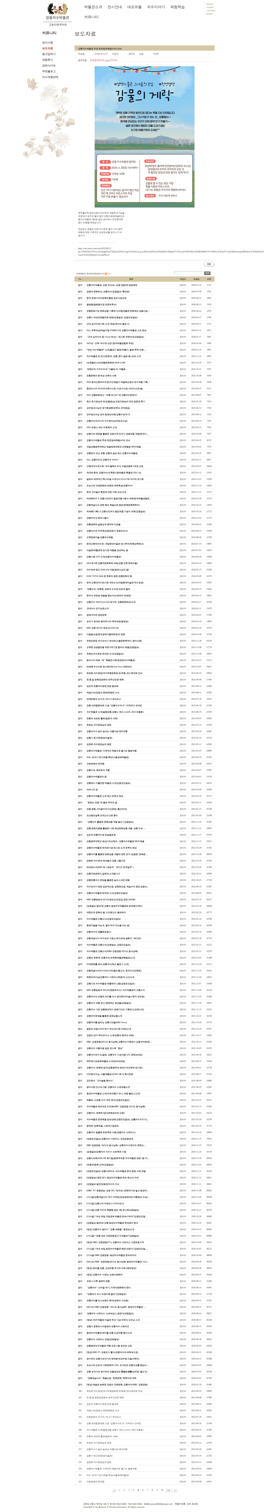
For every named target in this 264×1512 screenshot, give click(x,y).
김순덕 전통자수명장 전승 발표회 (102, 1404)
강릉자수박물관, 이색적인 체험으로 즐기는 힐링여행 (112, 1468)
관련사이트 (49, 65)
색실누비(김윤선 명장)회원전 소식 (103, 1410)
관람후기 (47, 59)
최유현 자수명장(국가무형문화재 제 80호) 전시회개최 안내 (114, 1391)
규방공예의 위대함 (95, 1481)
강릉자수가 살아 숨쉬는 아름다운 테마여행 (107, 1449)
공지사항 (47, 42)
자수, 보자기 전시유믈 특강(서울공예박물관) (108, 1475)
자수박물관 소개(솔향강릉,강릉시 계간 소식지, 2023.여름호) (115, 1430)
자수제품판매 (50, 77)
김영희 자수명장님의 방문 (99, 1462)
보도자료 (47, 48)
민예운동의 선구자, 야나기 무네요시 (104, 1417)
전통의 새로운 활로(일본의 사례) (102, 1436)
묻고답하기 (49, 54)
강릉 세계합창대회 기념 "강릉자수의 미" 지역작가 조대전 (114, 1423)
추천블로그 (49, 71)
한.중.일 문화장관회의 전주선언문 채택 (105, 1397)
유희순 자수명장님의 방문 (99, 1443)
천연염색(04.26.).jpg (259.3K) (103, 60)
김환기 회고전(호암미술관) (99, 1456)
